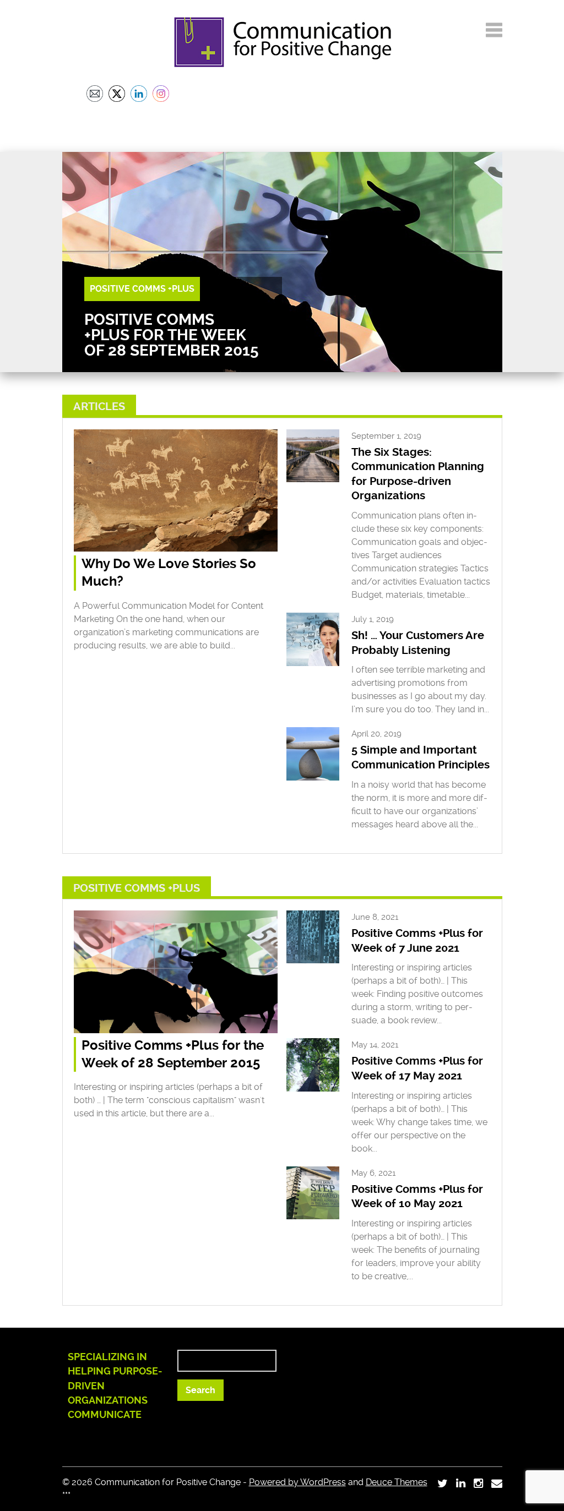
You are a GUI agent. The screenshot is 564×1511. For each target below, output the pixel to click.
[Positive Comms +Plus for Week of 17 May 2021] (312, 1088)
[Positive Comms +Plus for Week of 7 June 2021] (312, 960)
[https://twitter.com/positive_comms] (442, 1483)
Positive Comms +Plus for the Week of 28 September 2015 (171, 334)
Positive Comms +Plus (142, 288)
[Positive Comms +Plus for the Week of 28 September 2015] (176, 1030)
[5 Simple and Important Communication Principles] (312, 777)
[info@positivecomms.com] (496, 1483)
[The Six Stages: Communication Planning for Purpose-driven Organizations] (312, 479)
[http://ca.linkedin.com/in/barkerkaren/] (460, 1483)
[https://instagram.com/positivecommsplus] (478, 1483)
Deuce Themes (396, 1482)
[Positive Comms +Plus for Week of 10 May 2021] (312, 1216)
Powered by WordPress (297, 1482)
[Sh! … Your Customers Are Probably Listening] (312, 663)
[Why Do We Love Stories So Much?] (176, 548)
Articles (99, 406)
